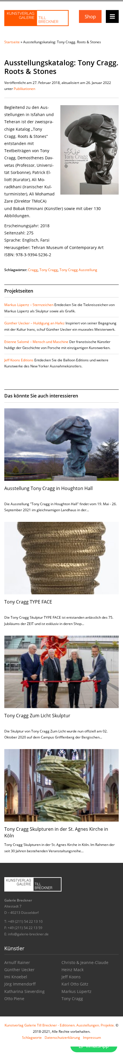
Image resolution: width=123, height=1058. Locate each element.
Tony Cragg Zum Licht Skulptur (37, 715)
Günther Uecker (19, 969)
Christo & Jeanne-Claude (84, 962)
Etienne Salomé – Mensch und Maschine (36, 341)
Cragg (33, 269)
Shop (90, 16)
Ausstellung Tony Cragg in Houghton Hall (48, 488)
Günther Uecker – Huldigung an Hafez (34, 323)
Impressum (92, 1037)
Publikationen (24, 88)
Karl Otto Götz (74, 984)
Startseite (12, 42)
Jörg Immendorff (20, 984)
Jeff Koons (71, 976)
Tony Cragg (48, 269)
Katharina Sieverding (24, 991)
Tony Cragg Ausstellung (78, 269)
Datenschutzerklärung (62, 1037)
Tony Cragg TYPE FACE (28, 602)
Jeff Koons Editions (18, 360)
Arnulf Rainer (17, 962)
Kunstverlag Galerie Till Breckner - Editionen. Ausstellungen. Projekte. (60, 1025)
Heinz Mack (72, 969)
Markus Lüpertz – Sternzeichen (28, 304)
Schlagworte (32, 1037)
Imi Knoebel (15, 976)
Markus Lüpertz (76, 991)
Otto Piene (14, 998)
